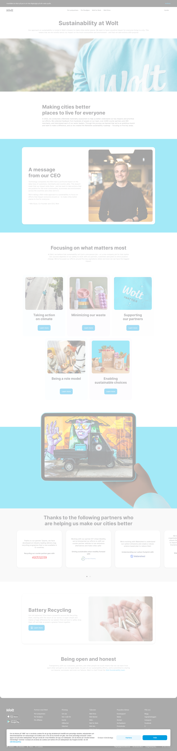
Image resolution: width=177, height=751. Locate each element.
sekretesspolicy (15, 742)
